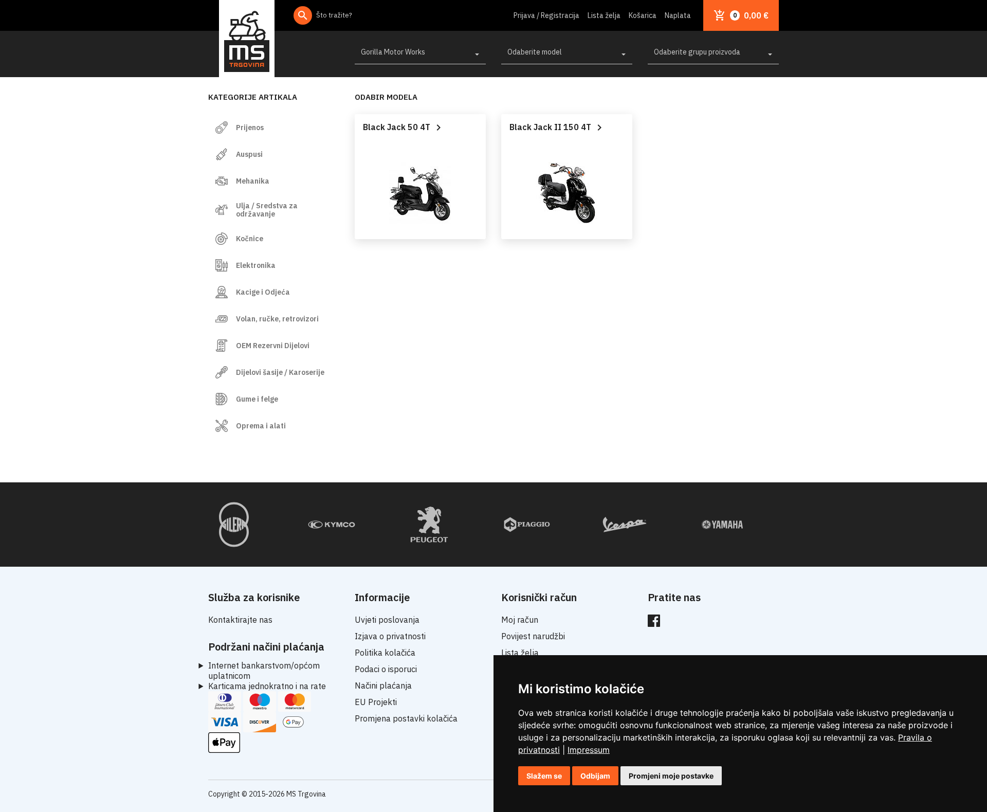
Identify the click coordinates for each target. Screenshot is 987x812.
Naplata (678, 15)
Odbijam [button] (595, 775)
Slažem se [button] (544, 775)
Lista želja (604, 15)
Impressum (589, 750)
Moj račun (519, 620)
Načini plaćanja (383, 685)
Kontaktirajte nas (240, 620)
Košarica (642, 15)
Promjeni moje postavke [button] (671, 775)
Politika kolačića (385, 652)
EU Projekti (376, 702)
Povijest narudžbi (533, 636)
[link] (589, 750)
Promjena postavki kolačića (406, 718)
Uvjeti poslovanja (387, 620)
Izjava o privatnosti (390, 636)
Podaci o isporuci (386, 669)
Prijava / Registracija (546, 15)
